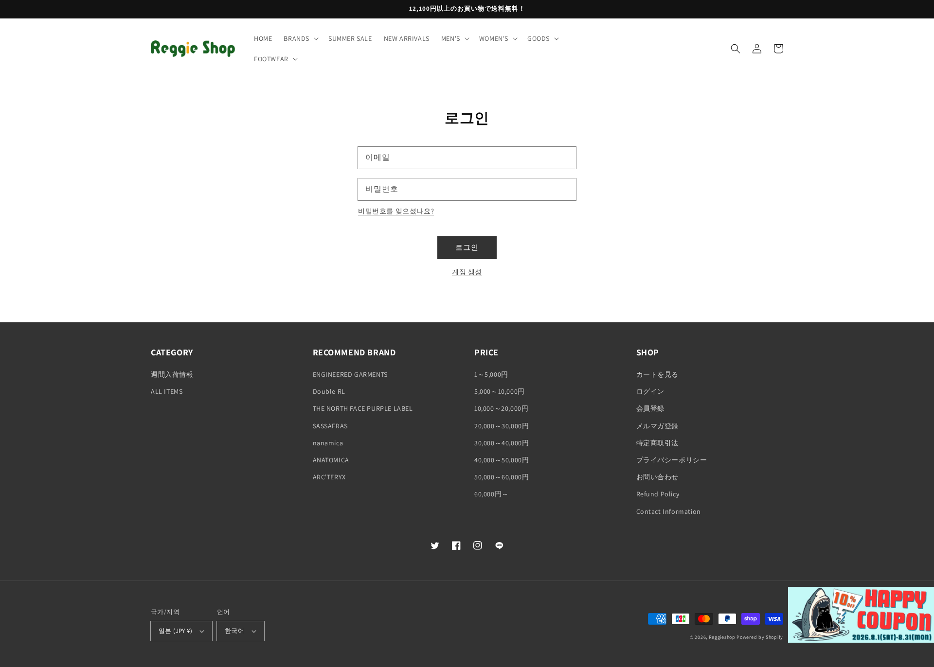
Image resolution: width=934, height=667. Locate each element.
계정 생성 (467, 271)
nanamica (328, 443)
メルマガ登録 (657, 425)
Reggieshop (722, 637)
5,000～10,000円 (499, 391)
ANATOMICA (331, 460)
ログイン (650, 391)
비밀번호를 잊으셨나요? (396, 211)
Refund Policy (658, 494)
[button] (300, 38)
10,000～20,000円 (501, 408)
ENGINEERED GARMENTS (350, 374)
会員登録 (650, 408)
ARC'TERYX (329, 477)
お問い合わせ (657, 477)
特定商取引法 (657, 443)
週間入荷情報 (172, 374)
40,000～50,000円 (501, 460)
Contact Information (668, 511)
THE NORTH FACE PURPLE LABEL (363, 408)
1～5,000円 (491, 374)
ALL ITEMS (166, 391)
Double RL (329, 391)
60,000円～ (491, 494)
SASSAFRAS (330, 425)
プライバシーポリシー (671, 460)
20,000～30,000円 (501, 425)
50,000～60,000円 (501, 477)
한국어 (234, 631)
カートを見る (657, 374)
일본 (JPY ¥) (175, 631)
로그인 (467, 247)
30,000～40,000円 (501, 443)
